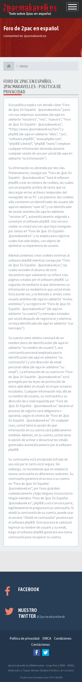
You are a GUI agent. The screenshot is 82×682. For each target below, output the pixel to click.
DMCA (46, 638)
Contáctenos (40, 644)
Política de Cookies (62, 670)
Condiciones (63, 638)
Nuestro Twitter (41, 613)
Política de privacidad (24, 638)
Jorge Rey (51, 665)
